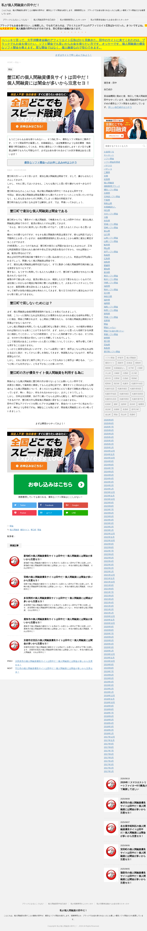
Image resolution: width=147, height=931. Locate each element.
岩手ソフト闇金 (111, 252)
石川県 (107, 293)
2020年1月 (109, 651)
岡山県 (107, 248)
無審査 (141, 404)
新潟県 (107, 272)
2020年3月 (109, 647)
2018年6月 (109, 716)
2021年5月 (109, 599)
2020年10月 (109, 623)
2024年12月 (109, 451)
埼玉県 (107, 210)
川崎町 (117, 373)
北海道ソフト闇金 (112, 196)
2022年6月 (109, 554)
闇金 (11, 526)
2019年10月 (109, 661)
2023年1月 (109, 530)
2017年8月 (109, 747)
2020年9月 (109, 626)
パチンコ (108, 169)
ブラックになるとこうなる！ (16, 20)
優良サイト (25, 530)
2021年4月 (109, 602)
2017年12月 (109, 737)
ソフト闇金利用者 (112, 162)
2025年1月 (109, 447)
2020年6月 (109, 637)
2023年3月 (109, 523)
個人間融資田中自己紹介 (44, 20)
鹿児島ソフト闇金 (112, 351)
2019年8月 (109, 668)
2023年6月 (109, 513)
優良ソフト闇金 (111, 189)
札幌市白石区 (110, 399)
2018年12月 (109, 695)
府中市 (108, 378)
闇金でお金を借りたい (114, 331)
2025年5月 (109, 434)
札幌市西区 (124, 399)
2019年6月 (109, 675)
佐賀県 (107, 179)
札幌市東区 (124, 394)
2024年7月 (109, 468)
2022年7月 (109, 551)
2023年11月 (109, 496)
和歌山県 (108, 203)
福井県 (107, 300)
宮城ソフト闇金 (111, 224)
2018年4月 (109, 723)
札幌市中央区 (137, 383)
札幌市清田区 (137, 394)
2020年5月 (109, 640)
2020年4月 (109, 644)
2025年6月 (109, 430)
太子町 (131, 368)
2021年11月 (109, 578)
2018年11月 (109, 699)
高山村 (123, 414)
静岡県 (107, 338)
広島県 (107, 258)
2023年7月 (109, 509)
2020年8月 (109, 630)
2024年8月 (109, 465)
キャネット (109, 155)
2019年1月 (109, 692)
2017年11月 (109, 740)
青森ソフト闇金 (111, 334)
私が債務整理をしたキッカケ (73, 20)
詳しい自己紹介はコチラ (120, 107)
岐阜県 (107, 245)
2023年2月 (109, 527)
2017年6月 (109, 754)
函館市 (120, 363)
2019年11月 (109, 658)
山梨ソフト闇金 (111, 241)
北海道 (129, 363)
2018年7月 (109, 713)
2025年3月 (109, 440)
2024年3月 (109, 482)
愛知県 (107, 269)
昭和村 (108, 383)
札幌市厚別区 (135, 389)
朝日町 (117, 383)
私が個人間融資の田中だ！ (20, 5)
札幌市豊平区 (137, 399)
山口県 (107, 234)
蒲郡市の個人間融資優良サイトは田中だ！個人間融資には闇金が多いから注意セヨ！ (133, 877)
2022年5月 (109, 558)
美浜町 (108, 409)
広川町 (134, 373)
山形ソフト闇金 (111, 238)
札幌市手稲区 (110, 394)
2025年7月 (109, 427)
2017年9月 (109, 744)
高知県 (107, 345)
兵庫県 (107, 193)
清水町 (132, 404)
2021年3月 (109, 606)
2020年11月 (109, 620)
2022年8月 (109, 547)
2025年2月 (109, 444)
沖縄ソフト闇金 (111, 283)
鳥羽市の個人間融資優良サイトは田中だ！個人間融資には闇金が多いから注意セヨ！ (133, 807)
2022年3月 (109, 564)
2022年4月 (109, 561)
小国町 (140, 368)
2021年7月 (109, 592)
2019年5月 (109, 678)
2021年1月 (109, 613)
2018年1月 (109, 733)
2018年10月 (109, 702)
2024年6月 (109, 471)
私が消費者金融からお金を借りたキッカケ (110, 20)
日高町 (125, 378)
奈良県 (107, 221)
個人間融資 (14, 530)
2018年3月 (109, 726)
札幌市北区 (110, 389)
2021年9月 (109, 585)
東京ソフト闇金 (111, 276)
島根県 (107, 255)
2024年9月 (109, 461)
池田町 (123, 404)
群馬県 (107, 314)
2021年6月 (109, 595)
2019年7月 (109, 671)
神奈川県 (108, 296)
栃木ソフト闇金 (111, 279)
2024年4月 (109, 478)
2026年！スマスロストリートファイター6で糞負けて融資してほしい (133, 785)
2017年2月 (109, 768)
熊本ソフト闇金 (111, 289)
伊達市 (120, 358)
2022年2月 (109, 568)
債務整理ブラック (112, 186)
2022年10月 (109, 540)
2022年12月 (109, 533)
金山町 (108, 414)
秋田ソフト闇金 (111, 310)
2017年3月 (109, 764)
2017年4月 (109, 761)
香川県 (107, 341)
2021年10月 (109, 582)
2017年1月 (109, 771)
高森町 (132, 414)
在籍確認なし (110, 207)
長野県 (107, 320)
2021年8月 (109, 589)
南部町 (108, 368)
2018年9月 (109, 706)
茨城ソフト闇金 (111, 317)
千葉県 (107, 200)
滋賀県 (107, 286)
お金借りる (109, 152)
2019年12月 (109, 654)
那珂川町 (135, 409)
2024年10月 (109, 458)
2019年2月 (109, 689)
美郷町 (117, 409)
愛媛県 (107, 265)
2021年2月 (109, 609)
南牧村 (138, 363)
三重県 (107, 172)
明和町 (134, 378)
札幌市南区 (122, 389)
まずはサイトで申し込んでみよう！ (73, 55)
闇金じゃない (110, 327)
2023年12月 (109, 492)
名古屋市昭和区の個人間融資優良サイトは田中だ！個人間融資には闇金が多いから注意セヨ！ (133, 831)
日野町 (117, 378)
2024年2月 (109, 485)
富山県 (107, 231)
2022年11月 (109, 537)
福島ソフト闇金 (111, 307)
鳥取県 (107, 348)
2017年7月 (109, 751)
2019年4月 (109, 682)
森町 (116, 404)
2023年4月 (109, 520)
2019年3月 (109, 685)
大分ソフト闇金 (111, 214)
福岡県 (107, 303)
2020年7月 (109, 633)
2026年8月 (109, 420)
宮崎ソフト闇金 (111, 227)
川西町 (125, 373)
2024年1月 (109, 489)
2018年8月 (109, 709)
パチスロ (108, 165)
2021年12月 (109, 575)
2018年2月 (109, 730)
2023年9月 (109, 502)
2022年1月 (109, 571)
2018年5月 (109, 720)
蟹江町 (33, 530)
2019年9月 (109, 664)
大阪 (106, 217)
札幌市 (125, 383)
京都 (106, 176)
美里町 (125, 409)
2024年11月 (109, 454)
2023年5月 (109, 516)
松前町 (108, 404)
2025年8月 (109, 423)
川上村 (108, 373)
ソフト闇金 (109, 158)
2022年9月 (109, 544)
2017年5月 (109, 757)
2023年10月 (109, 499)
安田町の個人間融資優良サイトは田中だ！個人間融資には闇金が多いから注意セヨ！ (133, 854)
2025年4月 (109, 437)
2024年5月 (109, 475)
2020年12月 (109, 616)
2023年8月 (109, 506)
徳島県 (107, 262)
